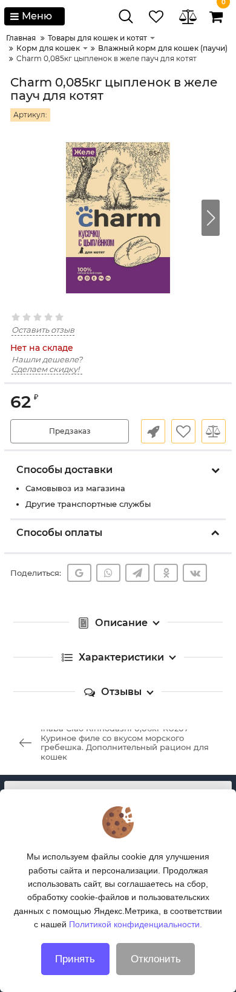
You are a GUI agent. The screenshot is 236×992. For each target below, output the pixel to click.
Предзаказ (70, 431)
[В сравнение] (214, 431)
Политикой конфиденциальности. (135, 924)
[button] (211, 218)
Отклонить (156, 959)
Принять (75, 959)
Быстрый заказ (153, 431)
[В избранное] (183, 431)
